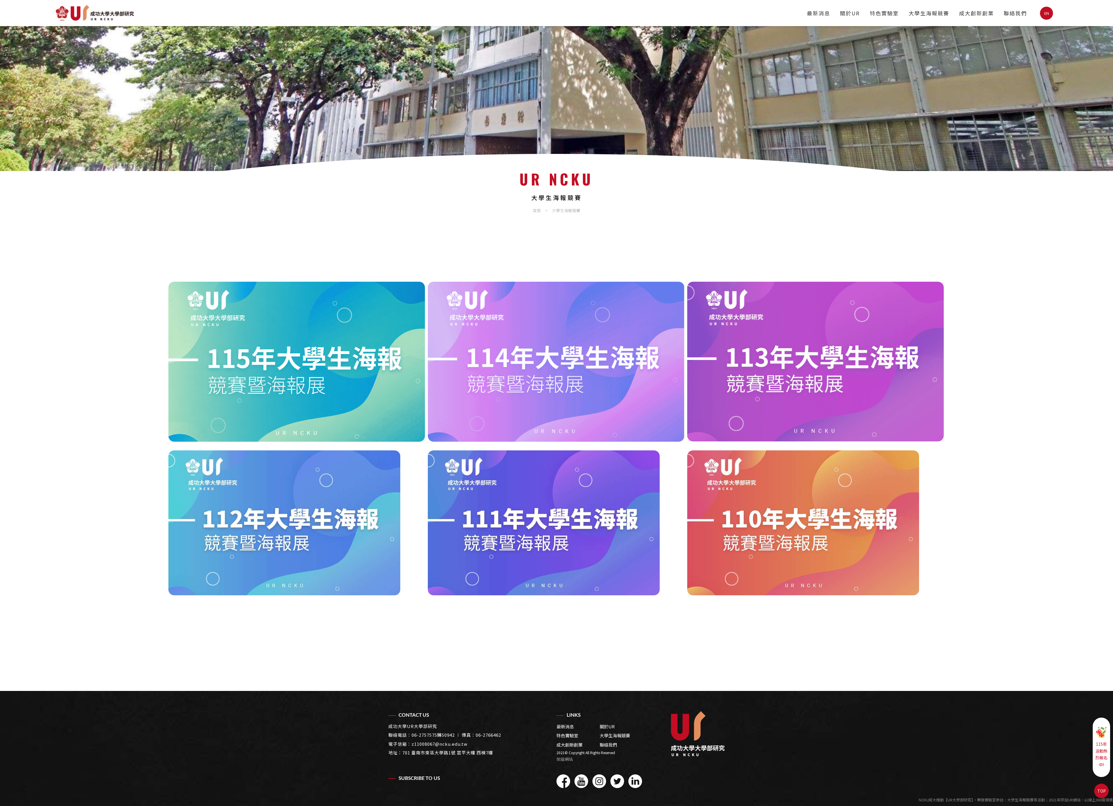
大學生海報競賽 (929, 13)
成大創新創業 (976, 13)
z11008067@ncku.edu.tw (440, 744)
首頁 (537, 210)
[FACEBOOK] (563, 781)
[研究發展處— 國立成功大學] (698, 733)
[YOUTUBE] (581, 781)
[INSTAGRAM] (599, 781)
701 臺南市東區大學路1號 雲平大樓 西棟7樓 (447, 752)
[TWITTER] (617, 781)
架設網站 (564, 759)
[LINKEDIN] (635, 781)
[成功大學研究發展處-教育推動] (556, 98)
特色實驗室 (884, 13)
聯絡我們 (1015, 13)
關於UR (850, 13)
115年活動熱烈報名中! (1101, 754)
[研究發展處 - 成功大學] (95, 13)
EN (1046, 13)
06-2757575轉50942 (433, 735)
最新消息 (818, 13)
